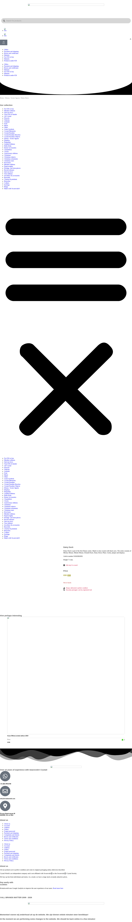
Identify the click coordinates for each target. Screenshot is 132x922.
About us (7, 824)
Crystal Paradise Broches (12, 135)
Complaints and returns (11, 835)
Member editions (9, 111)
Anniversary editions (11, 153)
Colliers (6, 183)
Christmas (7, 155)
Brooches (7, 181)
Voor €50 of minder (10, 114)
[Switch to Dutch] (68, 30)
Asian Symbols (9, 129)
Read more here (58, 888)
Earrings (7, 185)
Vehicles (7, 120)
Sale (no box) (8, 112)
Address (6, 827)
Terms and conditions (11, 838)
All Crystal (7, 116)
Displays (7, 140)
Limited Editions (9, 144)
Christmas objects (10, 157)
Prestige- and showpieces (12, 168)
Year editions (8, 174)
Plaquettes (7, 142)
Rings (6, 187)
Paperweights (8, 166)
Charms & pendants (10, 179)
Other (6, 127)
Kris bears (7, 162)
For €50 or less (9, 57)
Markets (6, 55)
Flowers (6, 118)
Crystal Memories (10, 131)
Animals (7, 122)
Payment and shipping (11, 51)
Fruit (5, 124)
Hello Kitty (7, 146)
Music (6, 125)
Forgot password (9, 831)
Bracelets (7, 177)
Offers (6, 49)
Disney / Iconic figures (12, 98)
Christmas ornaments (11, 159)
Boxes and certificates (11, 53)
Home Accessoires (10, 148)
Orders (6, 829)
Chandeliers (8, 150)
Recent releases (9, 170)
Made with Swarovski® (12, 188)
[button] (66, 323)
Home (2, 98)
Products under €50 (10, 61)
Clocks (6, 151)
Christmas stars (9, 161)
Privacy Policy (9, 840)
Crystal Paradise (9, 133)
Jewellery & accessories (12, 175)
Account (7, 826)
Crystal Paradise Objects (12, 137)
